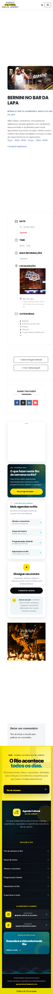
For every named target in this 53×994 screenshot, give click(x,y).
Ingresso (24, 258)
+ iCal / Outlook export (31, 368)
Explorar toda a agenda (24, 833)
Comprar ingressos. (17, 146)
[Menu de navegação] (48, 5)
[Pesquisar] (42, 5)
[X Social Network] (23, 402)
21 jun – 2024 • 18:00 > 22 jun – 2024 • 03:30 (27, 140)
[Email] (35, 402)
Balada (25, 321)
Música (25, 329)
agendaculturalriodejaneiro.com (26, 984)
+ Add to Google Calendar (31, 360)
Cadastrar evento (26, 590)
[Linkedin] (29, 402)
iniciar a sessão (24, 734)
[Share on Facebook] (17, 402)
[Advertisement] (26, 38)
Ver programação (26, 491)
